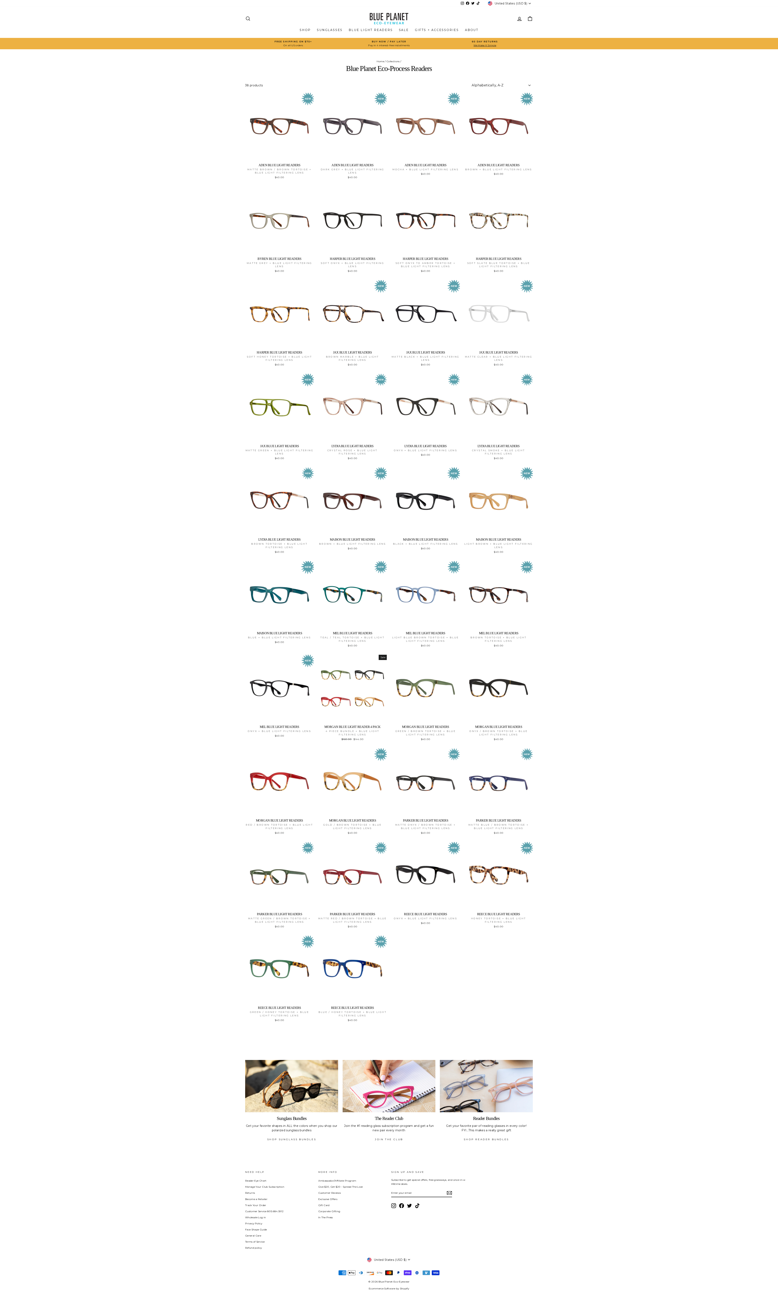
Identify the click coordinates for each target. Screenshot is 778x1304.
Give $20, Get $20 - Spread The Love (340, 1186)
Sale (404, 30)
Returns (250, 1192)
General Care (253, 1235)
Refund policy (253, 1247)
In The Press (325, 1217)
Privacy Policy (253, 1223)
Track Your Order (255, 1205)
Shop (305, 30)
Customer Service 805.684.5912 (264, 1211)
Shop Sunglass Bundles (291, 1139)
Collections (393, 61)
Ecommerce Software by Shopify (389, 1288)
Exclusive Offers (328, 1199)
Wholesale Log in (255, 1217)
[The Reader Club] (389, 1086)
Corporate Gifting (329, 1211)
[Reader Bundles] (486, 1086)
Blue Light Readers (371, 30)
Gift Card (324, 1205)
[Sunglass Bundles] (291, 1086)
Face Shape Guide (256, 1229)
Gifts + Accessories (437, 30)
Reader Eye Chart (256, 1180)
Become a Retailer (256, 1199)
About (471, 30)
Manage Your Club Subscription (264, 1186)
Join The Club (389, 1139)
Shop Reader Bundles (486, 1139)
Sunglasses (330, 30)
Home (380, 61)
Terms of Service (255, 1241)
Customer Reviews (329, 1192)
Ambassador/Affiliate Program (337, 1180)
